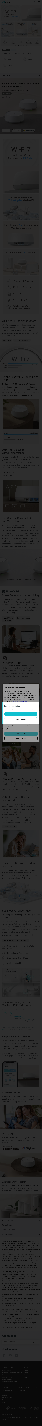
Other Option (21, 719)
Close (37, 704)
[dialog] (21, 713)
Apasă (21, 714)
